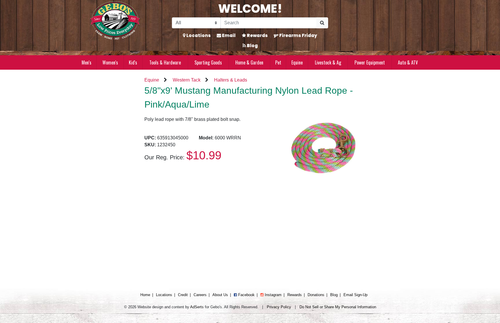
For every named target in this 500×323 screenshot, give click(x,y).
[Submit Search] (322, 22)
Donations (316, 295)
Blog (252, 46)
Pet (278, 62)
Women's (110, 62)
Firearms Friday (297, 35)
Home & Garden (249, 62)
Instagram (273, 295)
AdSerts (197, 307)
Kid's (133, 62)
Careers (200, 295)
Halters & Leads (230, 79)
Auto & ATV (408, 62)
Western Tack (187, 79)
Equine (297, 62)
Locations (198, 35)
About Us (220, 295)
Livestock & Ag (328, 62)
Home (145, 295)
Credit (183, 295)
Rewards (257, 35)
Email (228, 35)
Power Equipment (369, 62)
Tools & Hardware (165, 62)
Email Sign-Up (355, 295)
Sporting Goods (208, 62)
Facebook (246, 295)
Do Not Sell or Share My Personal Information (337, 307)
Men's (86, 62)
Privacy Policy (279, 307)
